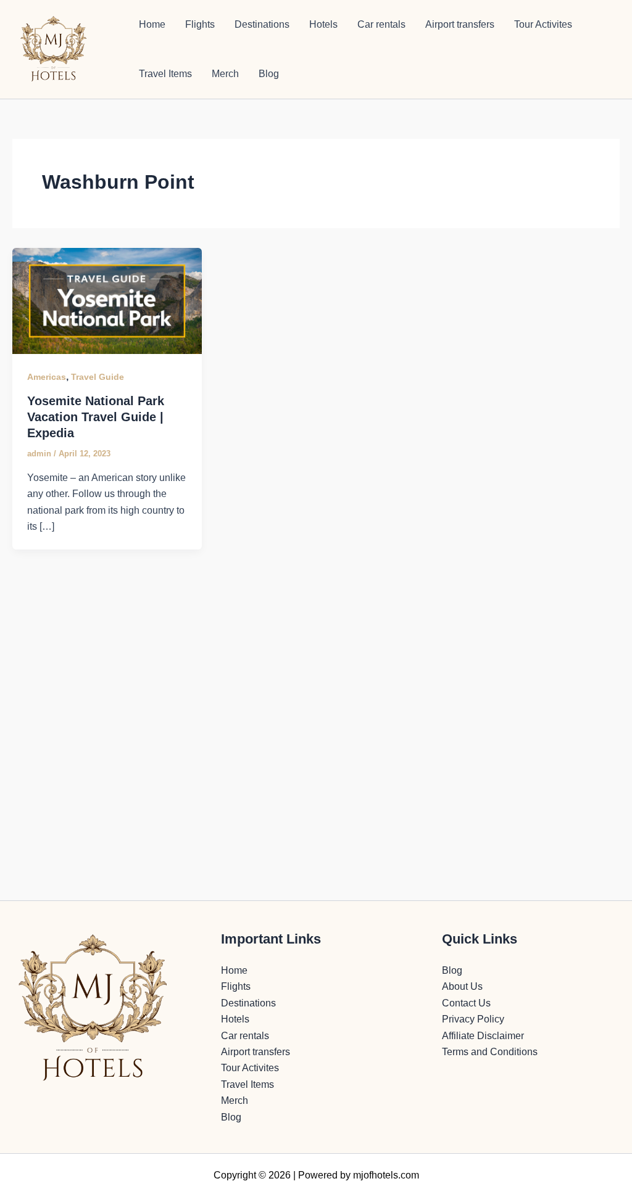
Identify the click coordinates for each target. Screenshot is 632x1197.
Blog (269, 73)
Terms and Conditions (490, 1052)
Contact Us (466, 1003)
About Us (462, 986)
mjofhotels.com (386, 1175)
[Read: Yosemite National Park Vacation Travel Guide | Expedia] (107, 300)
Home (152, 24)
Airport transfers (459, 24)
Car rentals (381, 24)
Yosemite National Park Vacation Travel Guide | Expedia (95, 417)
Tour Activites (543, 24)
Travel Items (165, 73)
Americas (46, 377)
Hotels (323, 24)
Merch (225, 73)
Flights (200, 24)
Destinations (262, 24)
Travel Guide (97, 377)
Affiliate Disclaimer (483, 1035)
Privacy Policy (473, 1019)
